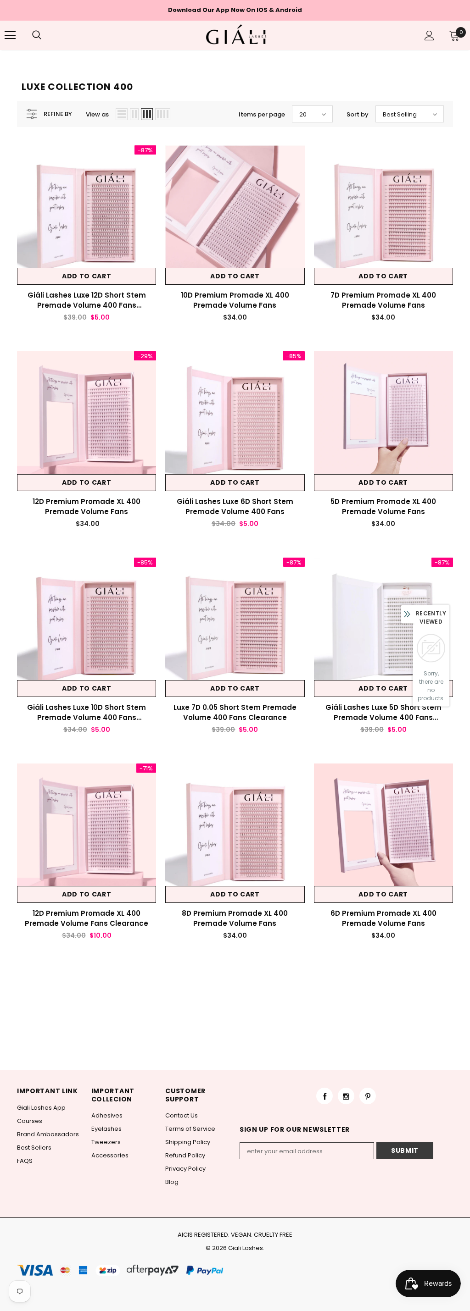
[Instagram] (346, 1096)
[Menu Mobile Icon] (10, 35)
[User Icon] (429, 35)
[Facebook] (324, 1096)
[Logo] (236, 35)
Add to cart (87, 276)
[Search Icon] (46, 35)
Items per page (262, 114)
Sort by (358, 114)
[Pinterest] (367, 1096)
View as (97, 114)
